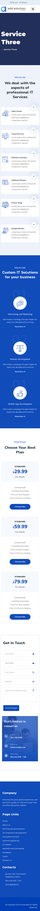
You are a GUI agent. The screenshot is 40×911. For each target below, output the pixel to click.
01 (20, 298)
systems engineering (10, 841)
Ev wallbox (6, 845)
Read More (19, 327)
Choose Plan (20, 507)
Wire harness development (13, 829)
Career (5, 856)
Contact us (6, 860)
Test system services (10, 837)
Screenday (25, 905)
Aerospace (6, 852)
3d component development (14, 833)
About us (6, 825)
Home (4, 821)
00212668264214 (12, 885)
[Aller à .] (1, 50)
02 (20, 343)
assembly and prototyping (13, 848)
